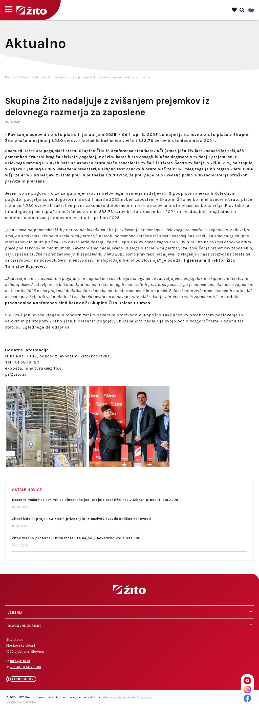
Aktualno (25, 77)
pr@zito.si (16, 374)
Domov (10, 77)
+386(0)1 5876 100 (25, 667)
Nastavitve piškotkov (21, 702)
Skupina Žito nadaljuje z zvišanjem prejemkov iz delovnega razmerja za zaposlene (92, 77)
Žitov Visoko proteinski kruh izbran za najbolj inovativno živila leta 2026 (77, 538)
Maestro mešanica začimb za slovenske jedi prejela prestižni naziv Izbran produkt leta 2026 (95, 500)
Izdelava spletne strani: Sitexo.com (127, 697)
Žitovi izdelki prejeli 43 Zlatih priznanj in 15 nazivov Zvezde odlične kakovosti (81, 519)
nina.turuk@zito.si (44, 368)
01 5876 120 (27, 362)
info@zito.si (20, 661)
